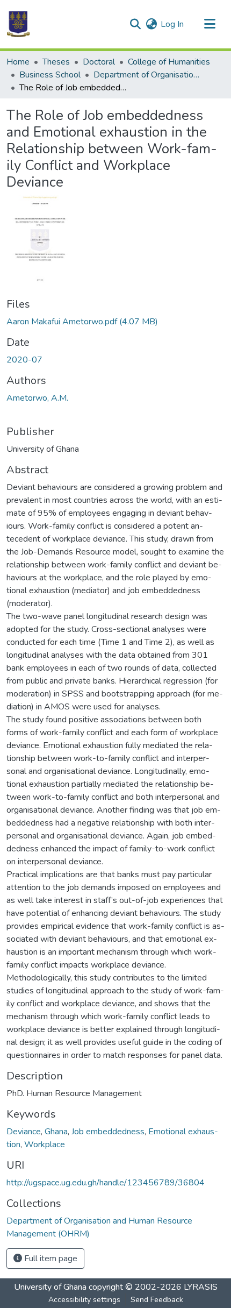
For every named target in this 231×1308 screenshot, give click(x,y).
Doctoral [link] (99, 62)
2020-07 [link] (24, 360)
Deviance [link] (23, 1132)
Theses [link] (56, 62)
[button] (18, 24)
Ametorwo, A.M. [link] (37, 398)
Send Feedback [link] (157, 1300)
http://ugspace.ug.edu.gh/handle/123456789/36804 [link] (105, 1183)
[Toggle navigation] (209, 24)
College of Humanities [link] (169, 62)
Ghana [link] (56, 1132)
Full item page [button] (49, 1258)
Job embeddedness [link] (108, 1132)
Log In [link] (172, 24)
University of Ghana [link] (50, 1287)
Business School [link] (50, 75)
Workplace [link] (44, 1144)
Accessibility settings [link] (84, 1300)
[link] (115, 321)
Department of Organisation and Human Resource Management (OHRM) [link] (147, 75)
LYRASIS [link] (201, 1287)
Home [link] (18, 62)
